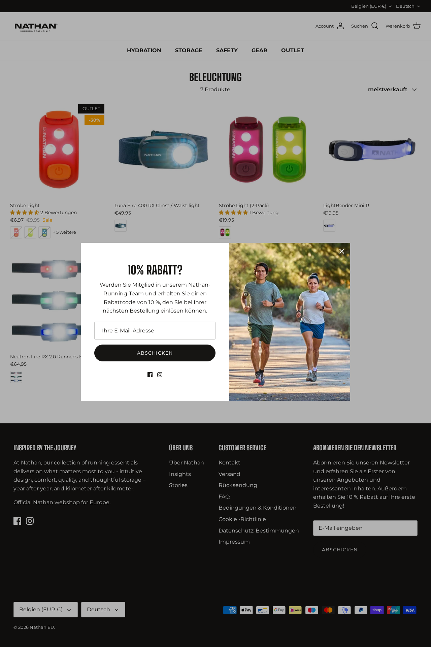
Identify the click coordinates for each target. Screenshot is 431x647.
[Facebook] (150, 374)
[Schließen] (341, 251)
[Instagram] (159, 374)
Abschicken (155, 353)
